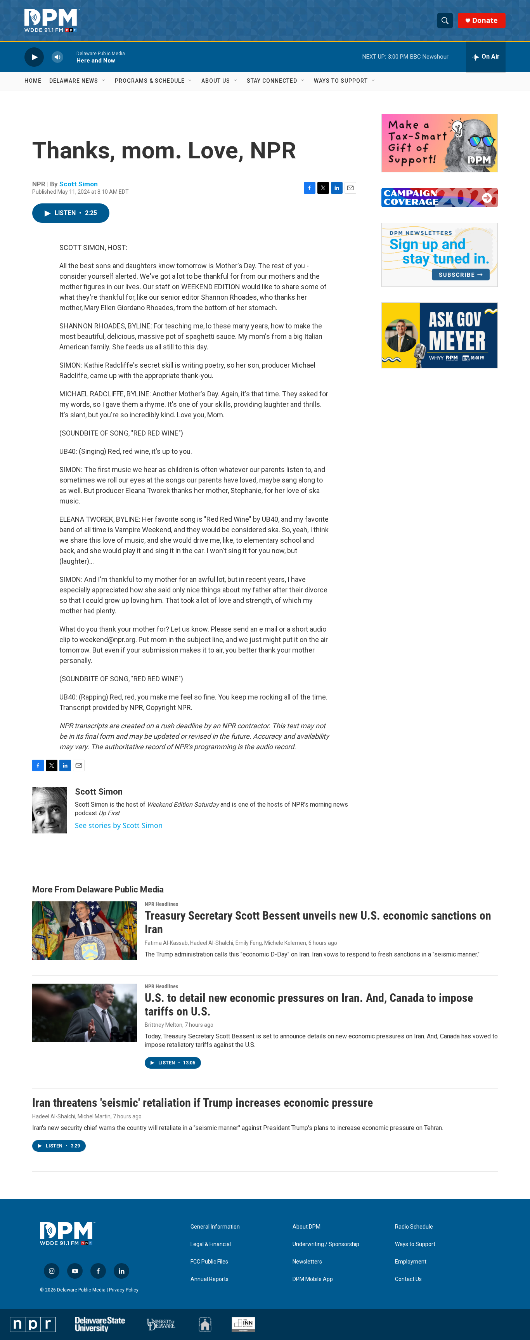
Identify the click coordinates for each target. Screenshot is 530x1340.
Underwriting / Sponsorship (326, 1244)
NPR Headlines (161, 904)
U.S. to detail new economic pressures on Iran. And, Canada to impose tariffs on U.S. (309, 1004)
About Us (215, 81)
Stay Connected (272, 81)
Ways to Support (341, 81)
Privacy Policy (124, 1290)
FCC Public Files (209, 1262)
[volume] (57, 57)
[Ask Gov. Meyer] (439, 335)
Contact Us (408, 1279)
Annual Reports (210, 1279)
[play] (34, 56)
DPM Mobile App (313, 1279)
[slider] (70, 57)
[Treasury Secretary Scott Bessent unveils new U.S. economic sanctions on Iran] (84, 930)
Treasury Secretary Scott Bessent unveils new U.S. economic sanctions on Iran (318, 922)
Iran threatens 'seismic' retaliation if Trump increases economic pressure (202, 1102)
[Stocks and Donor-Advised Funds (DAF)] (439, 143)
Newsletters (307, 1262)
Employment (410, 1262)
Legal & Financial (211, 1244)
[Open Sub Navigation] (104, 81)
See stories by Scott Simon (119, 825)
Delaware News (73, 81)
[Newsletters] (439, 254)
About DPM (306, 1227)
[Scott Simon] (49, 810)
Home (33, 81)
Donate (485, 20)
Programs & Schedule (150, 81)
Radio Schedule (414, 1227)
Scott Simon (78, 184)
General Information (215, 1227)
